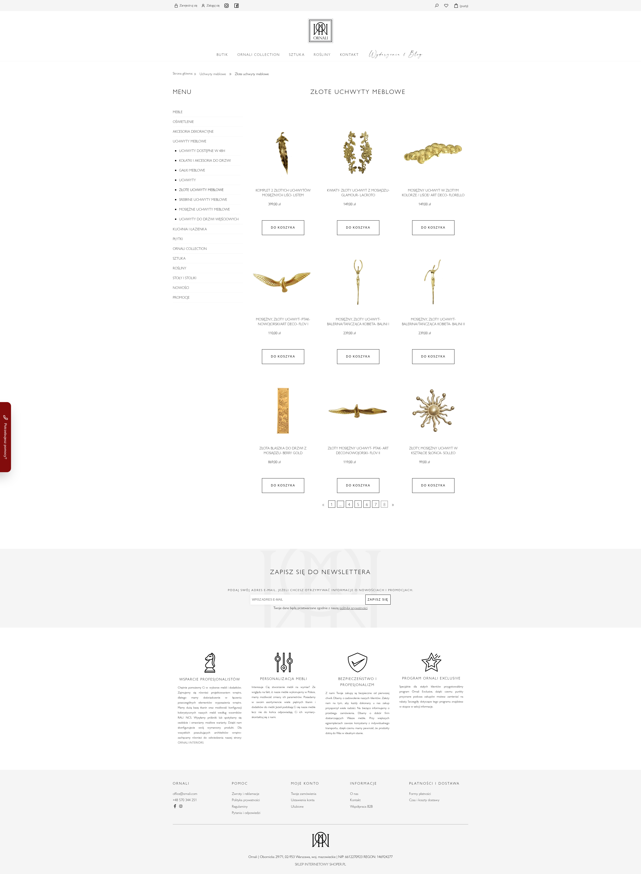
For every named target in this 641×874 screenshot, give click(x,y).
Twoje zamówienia (303, 793)
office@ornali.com (185, 793)
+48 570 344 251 (185, 800)
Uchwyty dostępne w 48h (202, 150)
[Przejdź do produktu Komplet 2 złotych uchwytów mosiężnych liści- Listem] (282, 153)
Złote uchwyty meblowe (201, 190)
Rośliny (179, 268)
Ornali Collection (190, 248)
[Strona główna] (320, 30)
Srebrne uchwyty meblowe (203, 199)
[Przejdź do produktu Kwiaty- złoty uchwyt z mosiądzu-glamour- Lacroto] (358, 153)
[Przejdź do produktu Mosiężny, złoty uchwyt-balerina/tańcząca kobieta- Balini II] (433, 282)
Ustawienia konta (302, 800)
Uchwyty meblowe (189, 141)
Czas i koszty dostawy (424, 800)
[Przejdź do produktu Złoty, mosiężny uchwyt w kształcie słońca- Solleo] (433, 411)
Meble (178, 112)
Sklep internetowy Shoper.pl (320, 864)
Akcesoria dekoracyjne (193, 131)
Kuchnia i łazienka (190, 229)
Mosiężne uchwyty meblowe (204, 209)
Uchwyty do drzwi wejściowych (209, 219)
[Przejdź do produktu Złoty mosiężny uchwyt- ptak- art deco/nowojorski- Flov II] (358, 411)
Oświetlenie (183, 121)
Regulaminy (240, 806)
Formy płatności (420, 793)
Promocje (181, 297)
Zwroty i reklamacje (245, 793)
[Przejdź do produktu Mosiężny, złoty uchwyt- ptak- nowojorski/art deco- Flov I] (282, 282)
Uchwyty (187, 180)
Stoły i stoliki (184, 278)
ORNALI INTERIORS (191, 742)
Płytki (178, 239)
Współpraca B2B (361, 806)
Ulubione (297, 806)
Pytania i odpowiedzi (246, 812)
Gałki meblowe (192, 170)
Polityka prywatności (246, 800)
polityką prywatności (354, 608)
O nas (354, 793)
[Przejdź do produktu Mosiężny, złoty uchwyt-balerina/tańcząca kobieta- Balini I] (358, 282)
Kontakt (355, 800)
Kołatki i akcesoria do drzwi (205, 160)
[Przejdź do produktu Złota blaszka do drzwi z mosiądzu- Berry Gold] (282, 411)
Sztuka (179, 258)
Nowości (181, 287)
